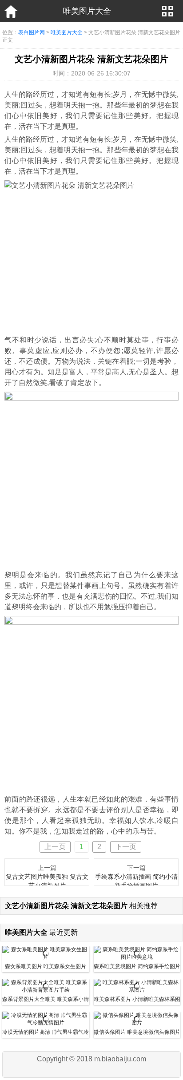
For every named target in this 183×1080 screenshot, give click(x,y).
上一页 (55, 846)
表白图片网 (31, 32)
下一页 (125, 846)
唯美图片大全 (67, 32)
